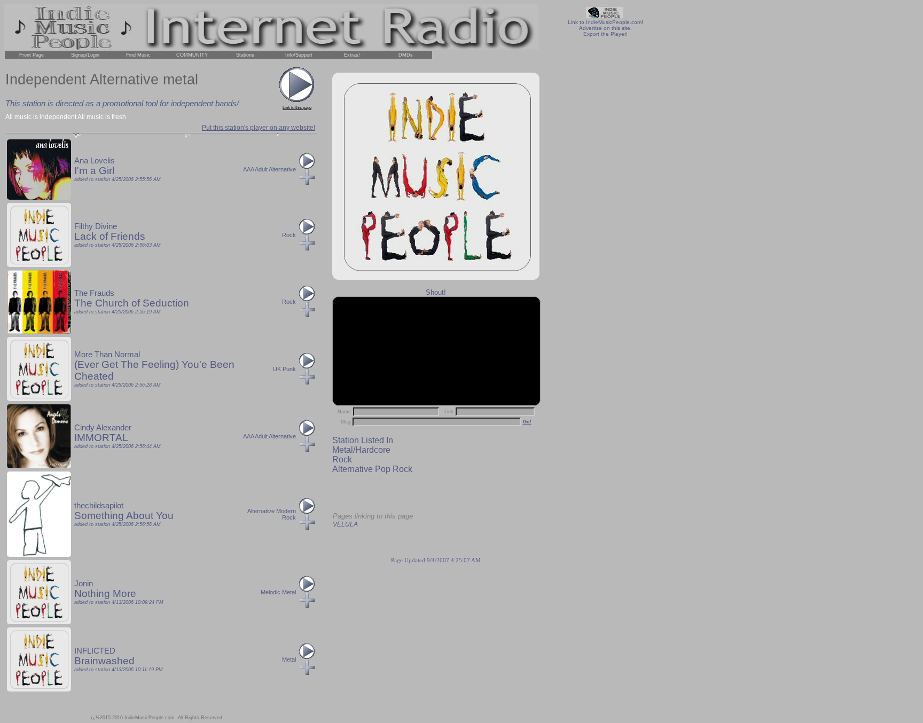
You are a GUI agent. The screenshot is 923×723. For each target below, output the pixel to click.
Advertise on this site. (605, 28)
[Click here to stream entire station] (297, 100)
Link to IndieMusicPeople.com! (605, 22)
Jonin (83, 583)
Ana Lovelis (94, 160)
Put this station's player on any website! (258, 127)
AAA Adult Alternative (269, 169)
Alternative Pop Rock (372, 469)
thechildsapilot (98, 505)
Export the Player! (605, 34)
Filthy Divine (95, 226)
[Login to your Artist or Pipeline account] (31, 55)
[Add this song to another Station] (307, 182)
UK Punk (284, 369)
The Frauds (94, 293)
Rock (342, 459)
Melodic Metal (278, 592)
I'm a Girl (94, 170)
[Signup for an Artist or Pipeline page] (85, 55)
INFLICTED (94, 651)
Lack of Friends (109, 236)
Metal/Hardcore (361, 449)
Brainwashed (104, 660)
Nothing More (105, 593)
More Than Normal (107, 354)
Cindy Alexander (102, 427)
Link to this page (297, 107)
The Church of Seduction (131, 303)
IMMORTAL (101, 437)
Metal (289, 659)
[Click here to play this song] (307, 166)
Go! (527, 422)
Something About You (124, 515)
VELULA (345, 524)
